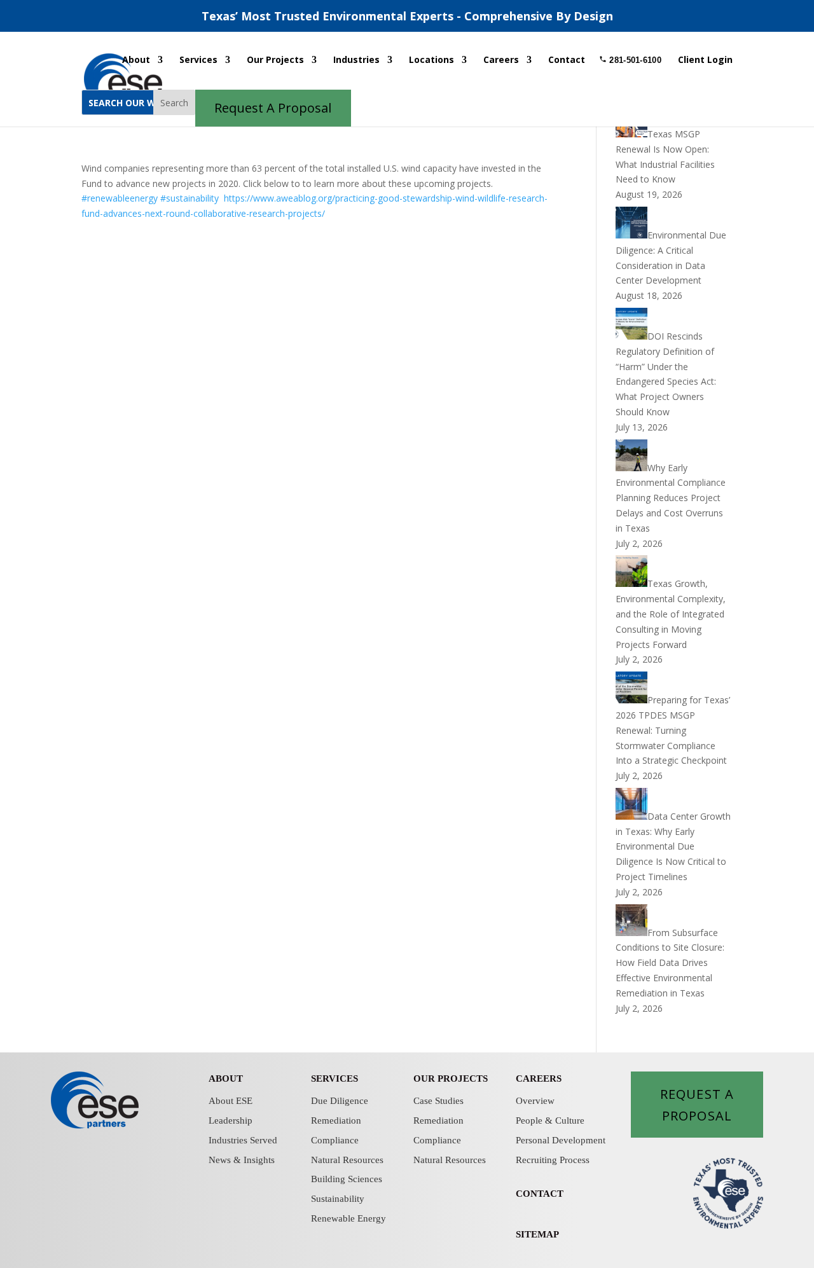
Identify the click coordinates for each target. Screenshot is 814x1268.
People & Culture (550, 1120)
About (136, 60)
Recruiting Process (553, 1160)
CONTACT (539, 1194)
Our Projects (275, 60)
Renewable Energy (348, 1218)
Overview (535, 1101)
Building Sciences (346, 1179)
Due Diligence (339, 1101)
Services (198, 60)
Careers (501, 60)
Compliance (335, 1140)
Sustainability (337, 1199)
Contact (566, 60)
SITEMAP (537, 1234)
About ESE (230, 1101)
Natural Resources (347, 1160)
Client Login (705, 60)
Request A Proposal (697, 1104)
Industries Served (243, 1140)
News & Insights (242, 1160)
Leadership (230, 1120)
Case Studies (438, 1101)
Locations (431, 60)
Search (174, 103)
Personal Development (560, 1140)
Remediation (336, 1120)
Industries (356, 60)
